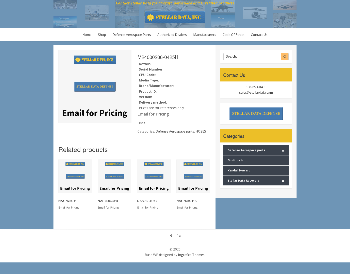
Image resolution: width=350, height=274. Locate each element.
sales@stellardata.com (256, 92)
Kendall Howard (239, 170)
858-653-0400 (256, 87)
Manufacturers (204, 34)
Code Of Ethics (233, 34)
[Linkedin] (178, 236)
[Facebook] (171, 236)
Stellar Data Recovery (256, 180)
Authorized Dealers (172, 34)
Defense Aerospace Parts (131, 34)
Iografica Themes (191, 255)
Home (87, 34)
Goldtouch (235, 160)
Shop (102, 34)
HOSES (201, 131)
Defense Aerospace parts (175, 131)
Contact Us (259, 34)
